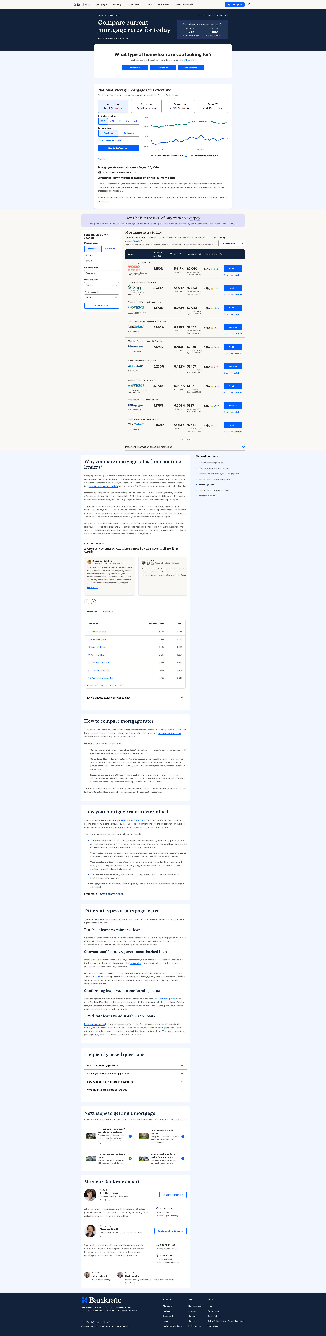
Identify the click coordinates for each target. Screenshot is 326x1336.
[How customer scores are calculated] (221, 254)
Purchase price (91, 267)
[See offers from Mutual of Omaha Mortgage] (136, 346)
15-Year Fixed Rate (96, 647)
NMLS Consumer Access (120, 1307)
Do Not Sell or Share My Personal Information (226, 1321)
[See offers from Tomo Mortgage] (136, 268)
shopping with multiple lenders (103, 486)
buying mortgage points (169, 733)
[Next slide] (93, 601)
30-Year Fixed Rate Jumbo (100, 678)
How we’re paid (194, 1306)
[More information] (235, 224)
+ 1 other (129, 172)
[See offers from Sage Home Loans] (136, 288)
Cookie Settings (214, 1316)
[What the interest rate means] (171, 254)
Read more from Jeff (173, 1194)
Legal (210, 1306)
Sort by (221, 237)
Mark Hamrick (132, 1276)
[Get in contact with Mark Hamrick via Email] (134, 1283)
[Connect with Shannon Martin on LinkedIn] (101, 1236)
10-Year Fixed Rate (97, 655)
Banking (166, 1311)
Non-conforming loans (164, 998)
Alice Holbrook (99, 1276)
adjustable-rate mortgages (156, 1027)
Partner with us (194, 1326)
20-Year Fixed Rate (97, 639)
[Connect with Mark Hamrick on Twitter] (126, 1283)
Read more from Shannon (170, 1231)
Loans (165, 1321)
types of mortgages (108, 919)
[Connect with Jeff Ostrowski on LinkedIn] (105, 1200)
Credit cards (168, 1316)
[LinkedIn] (98, 1322)
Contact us (192, 1321)
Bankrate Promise (222, 15)
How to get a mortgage (110, 893)
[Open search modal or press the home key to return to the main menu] (249, 4)
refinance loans (134, 937)
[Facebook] (82, 1322)
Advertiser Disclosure (205, 15)
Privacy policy (213, 1311)
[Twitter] (87, 1322)
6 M (112, 121)
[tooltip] (220, 24)
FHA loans (153, 973)
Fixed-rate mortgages (94, 1024)
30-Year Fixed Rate (97, 631)
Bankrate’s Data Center (172, 1326)
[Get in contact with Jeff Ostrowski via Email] (109, 1200)
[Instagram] (92, 1322)
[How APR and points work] (180, 254)
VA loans (96, 976)
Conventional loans (93, 959)
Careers (191, 1316)
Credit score (90, 292)
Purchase (135, 67)
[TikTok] (108, 1322)
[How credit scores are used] (98, 292)
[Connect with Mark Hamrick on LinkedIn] (130, 1283)
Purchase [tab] (92, 611)
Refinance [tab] (108, 611)
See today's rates (117, 148)
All (135, 121)
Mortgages (102, 15)
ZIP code (88, 255)
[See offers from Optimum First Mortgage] (136, 307)
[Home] (82, 4)
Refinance (163, 67)
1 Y (120, 121)
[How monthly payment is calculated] (200, 254)
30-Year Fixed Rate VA (98, 670)
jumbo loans (130, 1002)
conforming (135, 963)
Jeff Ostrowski (118, 172)
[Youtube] (103, 1322)
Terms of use (213, 1326)
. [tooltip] (188, 60)
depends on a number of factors (132, 820)
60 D (103, 121)
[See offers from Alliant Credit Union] (136, 366)
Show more (92, 587)
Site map (192, 1311)
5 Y (127, 121)
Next (231, 268)
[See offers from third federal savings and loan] (136, 327)
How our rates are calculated (110, 140)
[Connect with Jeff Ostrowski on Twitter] (101, 1200)
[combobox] (101, 297)
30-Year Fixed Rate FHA (99, 662)
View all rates (191, 67)
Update (136, 241)
